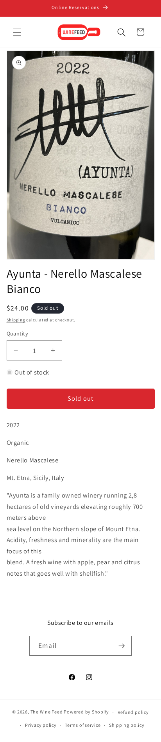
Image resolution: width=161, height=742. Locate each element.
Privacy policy (41, 725)
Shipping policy (127, 725)
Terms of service (82, 725)
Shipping (16, 320)
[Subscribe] (121, 646)
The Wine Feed (46, 712)
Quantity (18, 333)
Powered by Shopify (86, 712)
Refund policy (133, 712)
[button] (17, 32)
